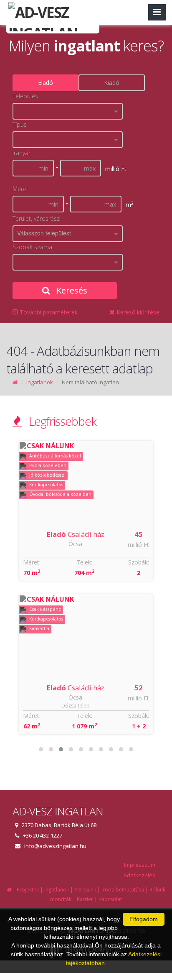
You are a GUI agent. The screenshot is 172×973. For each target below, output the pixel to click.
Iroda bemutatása (122, 889)
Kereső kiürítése (137, 312)
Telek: (84, 562)
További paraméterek (48, 312)
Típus (20, 124)
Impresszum (139, 864)
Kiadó (111, 83)
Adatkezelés (139, 875)
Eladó (45, 83)
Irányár (21, 153)
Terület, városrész (36, 218)
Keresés (70, 290)
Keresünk (85, 889)
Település (25, 96)
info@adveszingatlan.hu (55, 846)
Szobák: (138, 562)
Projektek (28, 889)
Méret (20, 189)
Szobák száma (32, 247)
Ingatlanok (39, 382)
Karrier (85, 899)
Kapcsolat (110, 899)
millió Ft (138, 545)
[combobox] (68, 111)
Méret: (31, 562)
